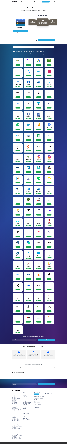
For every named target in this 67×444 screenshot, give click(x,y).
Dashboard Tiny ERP (14, 393)
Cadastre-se (36, 394)
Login (51, 1)
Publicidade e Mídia (19, 51)
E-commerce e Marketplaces (40, 51)
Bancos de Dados (31, 51)
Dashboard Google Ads (15, 395)
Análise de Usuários (42, 54)
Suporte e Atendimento (33, 54)
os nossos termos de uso (25, 32)
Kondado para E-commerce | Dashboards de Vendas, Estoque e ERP (38, 405)
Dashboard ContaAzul (14, 402)
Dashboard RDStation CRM (15, 394)
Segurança (24, 415)
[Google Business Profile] (51, 393)
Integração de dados (26, 413)
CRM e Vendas (26, 51)
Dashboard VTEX (14, 397)
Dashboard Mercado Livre (15, 403)
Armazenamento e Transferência (24, 54)
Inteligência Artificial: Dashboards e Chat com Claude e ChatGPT (27, 410)
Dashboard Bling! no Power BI (15, 415)
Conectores (24, 395)
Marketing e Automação (26, 397)
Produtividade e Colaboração (27, 402)
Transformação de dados (26, 414)
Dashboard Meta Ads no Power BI (16, 418)
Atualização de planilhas (26, 412)
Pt (54, 1)
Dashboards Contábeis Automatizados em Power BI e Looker (38, 409)
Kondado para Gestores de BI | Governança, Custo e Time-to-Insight (38, 401)
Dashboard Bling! (14, 392)
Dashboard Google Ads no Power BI (16, 419)
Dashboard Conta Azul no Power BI (16, 437)
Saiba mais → (18, 75)
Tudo (14, 51)
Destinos (24, 407)
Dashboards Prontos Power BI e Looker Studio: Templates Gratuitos (27, 394)
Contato (24, 391)
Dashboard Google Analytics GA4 (16, 398)
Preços (24, 392)
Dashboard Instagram (14, 399)
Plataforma (24, 408)
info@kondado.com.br (48, 391)
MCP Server (24, 411)
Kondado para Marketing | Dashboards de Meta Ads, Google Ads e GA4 (38, 399)
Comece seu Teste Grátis (46, 339)
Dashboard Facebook (14, 396)
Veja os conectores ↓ (43, 15)
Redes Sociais (15, 54)
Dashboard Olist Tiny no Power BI (16, 408)
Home (31, 9)
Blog (23, 417)
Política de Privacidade (26, 419)
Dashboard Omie (14, 400)
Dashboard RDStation (14, 401)
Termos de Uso (25, 418)
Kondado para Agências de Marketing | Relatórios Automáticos (37, 403)
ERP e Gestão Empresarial (26, 403)
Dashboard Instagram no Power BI (16, 425)
